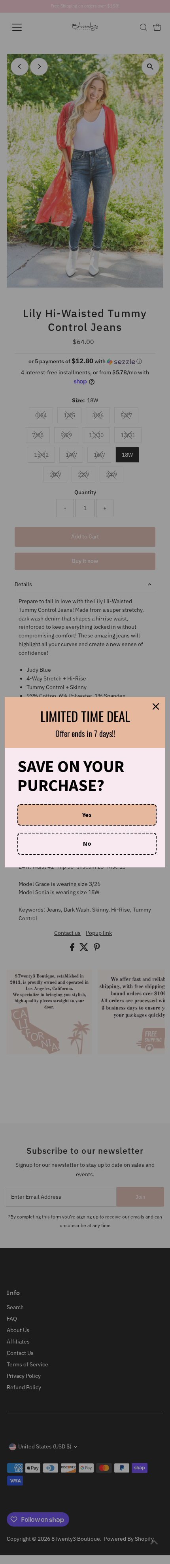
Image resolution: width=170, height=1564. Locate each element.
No (87, 843)
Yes (87, 814)
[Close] (155, 706)
